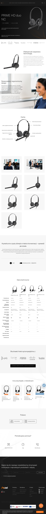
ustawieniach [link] (4, 512)
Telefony (14, 491)
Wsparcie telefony (23, 491)
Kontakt (31, 496)
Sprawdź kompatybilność (23, 365)
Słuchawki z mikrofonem (15, 35)
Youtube (41, 491)
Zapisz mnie (40, 472)
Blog (30, 494)
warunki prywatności (12, 475)
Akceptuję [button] (40, 511)
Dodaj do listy (13, 23)
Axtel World (8, 35)
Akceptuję (9, 475)
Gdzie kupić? (32, 491)
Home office (15, 494)
